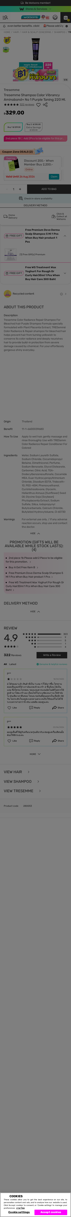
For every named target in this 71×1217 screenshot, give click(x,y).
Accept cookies (51, 1212)
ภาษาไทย (20, 1208)
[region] (35, 1205)
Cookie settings (19, 1212)
